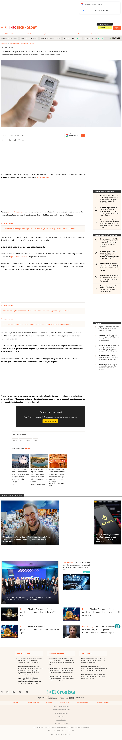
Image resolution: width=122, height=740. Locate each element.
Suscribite (49, 703)
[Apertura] (42, 698)
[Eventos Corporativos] (52, 698)
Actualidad (28, 34)
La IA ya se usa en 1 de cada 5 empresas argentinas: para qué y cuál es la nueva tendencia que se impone (109, 223)
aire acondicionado (44, 177)
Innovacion (60, 34)
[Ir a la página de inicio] (6, 27)
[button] (117, 626)
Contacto (15, 703)
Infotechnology (14, 43)
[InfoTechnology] (80, 698)
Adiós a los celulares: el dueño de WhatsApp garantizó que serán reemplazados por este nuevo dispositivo (109, 211)
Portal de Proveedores (83, 703)
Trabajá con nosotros (103, 703)
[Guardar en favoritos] (83, 135)
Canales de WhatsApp (32, 703)
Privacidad (61, 716)
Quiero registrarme (50, 421)
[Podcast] (70, 698)
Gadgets (44, 34)
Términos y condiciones (61, 713)
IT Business (94, 34)
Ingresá (117, 28)
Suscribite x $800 (105, 27)
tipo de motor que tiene (18, 256)
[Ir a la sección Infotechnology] (23, 27)
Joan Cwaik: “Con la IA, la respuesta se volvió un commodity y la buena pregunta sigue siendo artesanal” (109, 199)
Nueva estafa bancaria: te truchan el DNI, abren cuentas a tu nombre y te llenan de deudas (108, 288)
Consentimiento (61, 720)
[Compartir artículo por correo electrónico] (19, 140)
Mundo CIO (77, 34)
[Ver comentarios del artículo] (23, 140)
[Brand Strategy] (61, 698)
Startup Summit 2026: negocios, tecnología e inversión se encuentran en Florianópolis (109, 278)
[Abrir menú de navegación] (2, 27)
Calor (35, 440)
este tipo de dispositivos (15, 212)
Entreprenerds (113, 34)
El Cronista (4, 43)
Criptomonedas (9, 34)
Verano (32, 43)
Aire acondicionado (25, 440)
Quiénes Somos (64, 703)
